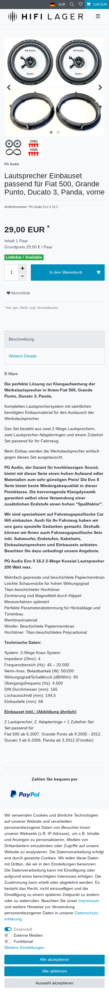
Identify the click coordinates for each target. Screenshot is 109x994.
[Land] (52, 4)
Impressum (88, 900)
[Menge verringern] (22, 276)
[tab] (54, 339)
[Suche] (71, 4)
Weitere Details (23, 356)
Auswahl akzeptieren (54, 983)
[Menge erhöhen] (22, 268)
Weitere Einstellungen (24, 947)
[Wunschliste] (80, 4)
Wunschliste (20, 293)
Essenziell (23, 929)
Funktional (23, 941)
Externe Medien (28, 935)
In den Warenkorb (65, 272)
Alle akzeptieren (54, 959)
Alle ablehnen (54, 971)
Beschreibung (21, 339)
